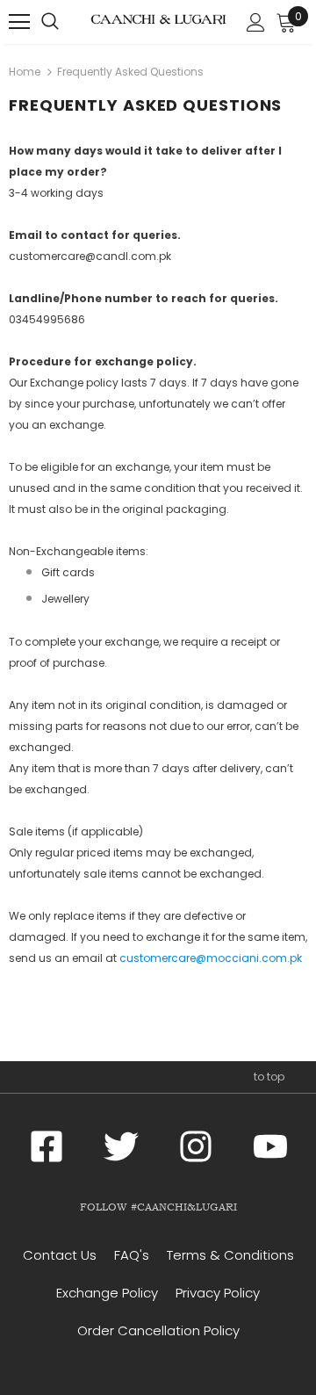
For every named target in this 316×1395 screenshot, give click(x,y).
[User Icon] (256, 22)
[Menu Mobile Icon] (19, 22)
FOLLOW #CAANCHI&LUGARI (158, 1207)
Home (24, 71)
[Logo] (158, 21)
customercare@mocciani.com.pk (210, 957)
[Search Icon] (50, 22)
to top (269, 1076)
